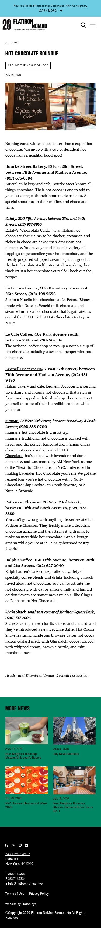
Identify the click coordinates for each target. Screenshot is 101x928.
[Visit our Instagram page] (20, 845)
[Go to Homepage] (24, 25)
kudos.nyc (29, 904)
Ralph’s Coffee (18, 560)
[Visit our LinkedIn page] (26, 845)
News (14, 43)
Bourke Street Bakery (25, 166)
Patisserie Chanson (22, 502)
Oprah (57, 485)
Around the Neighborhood (28, 65)
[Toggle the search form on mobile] (83, 25)
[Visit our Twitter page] (14, 845)
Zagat (71, 311)
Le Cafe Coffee (18, 334)
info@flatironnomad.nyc (25, 883)
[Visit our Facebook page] (7, 845)
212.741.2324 (17, 879)
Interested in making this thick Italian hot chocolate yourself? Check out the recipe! (48, 271)
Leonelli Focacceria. (73, 675)
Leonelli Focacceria (23, 369)
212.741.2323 (17, 874)
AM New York (68, 461)
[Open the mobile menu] (93, 25)
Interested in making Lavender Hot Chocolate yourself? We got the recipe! (50, 473)
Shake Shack (15, 612)
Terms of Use (14, 894)
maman (11, 421)
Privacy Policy (39, 894)
